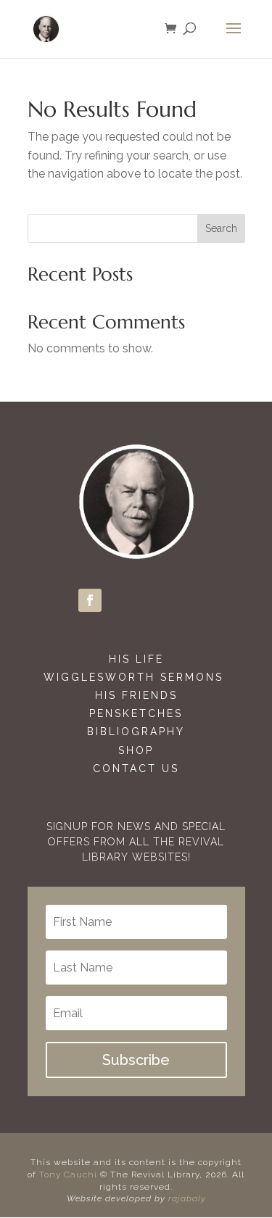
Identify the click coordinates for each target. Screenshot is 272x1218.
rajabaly (187, 1198)
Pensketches (136, 713)
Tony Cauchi (68, 1174)
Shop (136, 750)
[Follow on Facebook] (90, 600)
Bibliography (136, 731)
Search (221, 228)
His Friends (136, 695)
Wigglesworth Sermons (136, 677)
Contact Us (136, 768)
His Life (136, 659)
